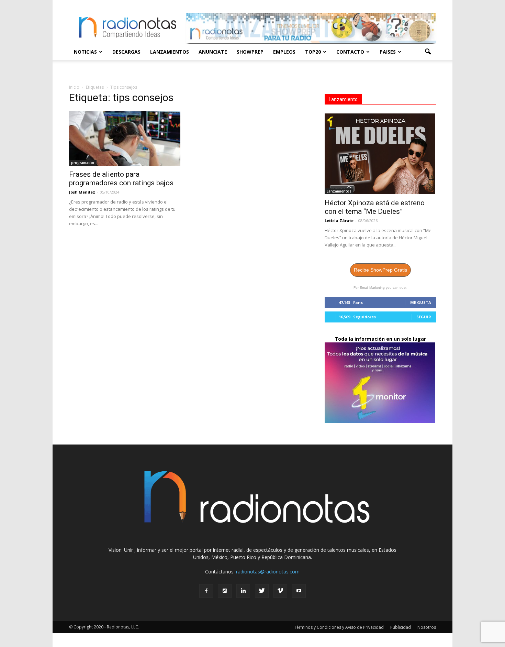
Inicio (74, 87)
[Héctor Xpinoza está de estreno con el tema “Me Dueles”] (380, 153)
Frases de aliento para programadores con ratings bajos (121, 178)
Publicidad (400, 627)
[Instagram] (225, 591)
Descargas (126, 51)
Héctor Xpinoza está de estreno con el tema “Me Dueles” (375, 207)
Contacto (350, 51)
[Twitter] (262, 591)
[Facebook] (206, 591)
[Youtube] (299, 591)
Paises (388, 51)
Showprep (250, 51)
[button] (427, 52)
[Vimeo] (280, 591)
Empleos (284, 51)
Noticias (85, 51)
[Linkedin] (243, 591)
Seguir (423, 316)
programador (82, 162)
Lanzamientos (169, 51)
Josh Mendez (82, 192)
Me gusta (420, 302)
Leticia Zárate (339, 220)
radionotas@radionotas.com (268, 571)
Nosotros (426, 627)
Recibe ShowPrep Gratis (380, 270)
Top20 (313, 51)
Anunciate (213, 51)
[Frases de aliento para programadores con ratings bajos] (124, 138)
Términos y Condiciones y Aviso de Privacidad (339, 627)
